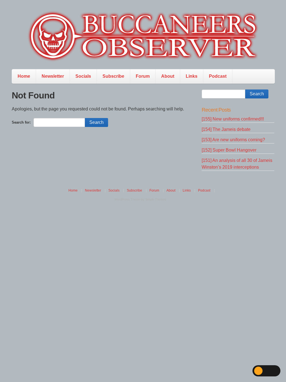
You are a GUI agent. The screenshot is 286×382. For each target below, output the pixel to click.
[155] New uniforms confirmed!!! (233, 119)
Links (191, 76)
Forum (143, 76)
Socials (83, 76)
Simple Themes (155, 199)
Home (24, 76)
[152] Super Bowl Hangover (229, 150)
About (167, 76)
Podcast (218, 76)
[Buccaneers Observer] (143, 36)
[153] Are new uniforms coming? (233, 139)
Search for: (21, 122)
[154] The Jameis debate (226, 129)
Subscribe (113, 76)
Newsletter (53, 76)
